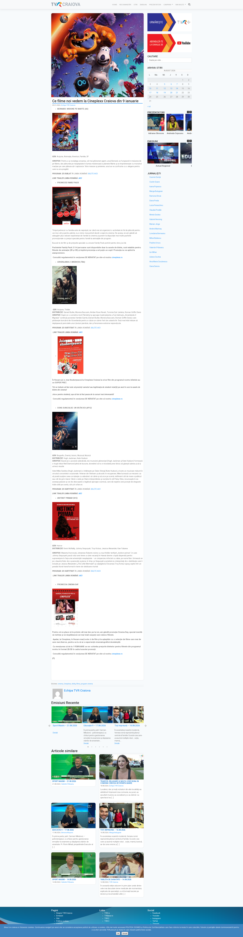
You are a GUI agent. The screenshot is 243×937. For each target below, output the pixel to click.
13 (171, 88)
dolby (74, 684)
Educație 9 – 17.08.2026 (95, 725)
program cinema (87, 684)
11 (157, 88)
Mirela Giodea (154, 215)
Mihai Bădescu (155, 238)
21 (177, 93)
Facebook (156, 913)
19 (165, 93)
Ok (118, 933)
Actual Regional (163, 166)
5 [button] (103, 747)
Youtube (156, 916)
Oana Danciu (154, 266)
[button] (190, 112)
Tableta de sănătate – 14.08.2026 (115, 879)
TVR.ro (107, 913)
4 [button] (99, 747)
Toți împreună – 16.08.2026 (127, 725)
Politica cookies (62, 921)
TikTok (155, 921)
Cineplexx (67, 684)
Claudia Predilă (155, 210)
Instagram (157, 918)
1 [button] (88, 747)
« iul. (149, 106)
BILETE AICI (93, 174)
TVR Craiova (113, 882)
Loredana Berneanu (157, 233)
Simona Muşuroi (67, 832)
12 (165, 88)
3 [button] (95, 747)
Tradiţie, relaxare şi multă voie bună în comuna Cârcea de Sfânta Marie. (119, 782)
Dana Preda (154, 201)
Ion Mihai (153, 252)
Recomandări (125, 5)
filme (78, 684)
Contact (59, 924)
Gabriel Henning (155, 219)
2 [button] (91, 747)
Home (114, 5)
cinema (60, 684)
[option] (67, 720)
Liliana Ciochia (155, 257)
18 (157, 93)
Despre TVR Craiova (64, 913)
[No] (240, 930)
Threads (156, 924)
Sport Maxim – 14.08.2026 (64, 879)
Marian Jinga (154, 224)
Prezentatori (155, 5)
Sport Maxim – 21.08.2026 (65, 725)
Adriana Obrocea (156, 133)
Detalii (55, 733)
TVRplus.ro (108, 916)
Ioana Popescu (155, 187)
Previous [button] (49, 725)
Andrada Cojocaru (175, 133)
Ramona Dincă (155, 196)
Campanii (168, 5)
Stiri (135, 5)
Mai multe (180, 5)
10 (150, 88)
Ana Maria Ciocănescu (158, 262)
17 (150, 93)
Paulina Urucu (154, 243)
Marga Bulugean (115, 832)
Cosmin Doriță (155, 177)
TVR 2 (106, 918)
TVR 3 (106, 921)
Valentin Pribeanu (67, 784)
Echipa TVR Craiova (68, 105)
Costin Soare (154, 182)
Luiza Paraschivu (156, 205)
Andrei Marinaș (155, 229)
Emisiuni (143, 5)
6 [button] (107, 747)
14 (177, 88)
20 (171, 93)
